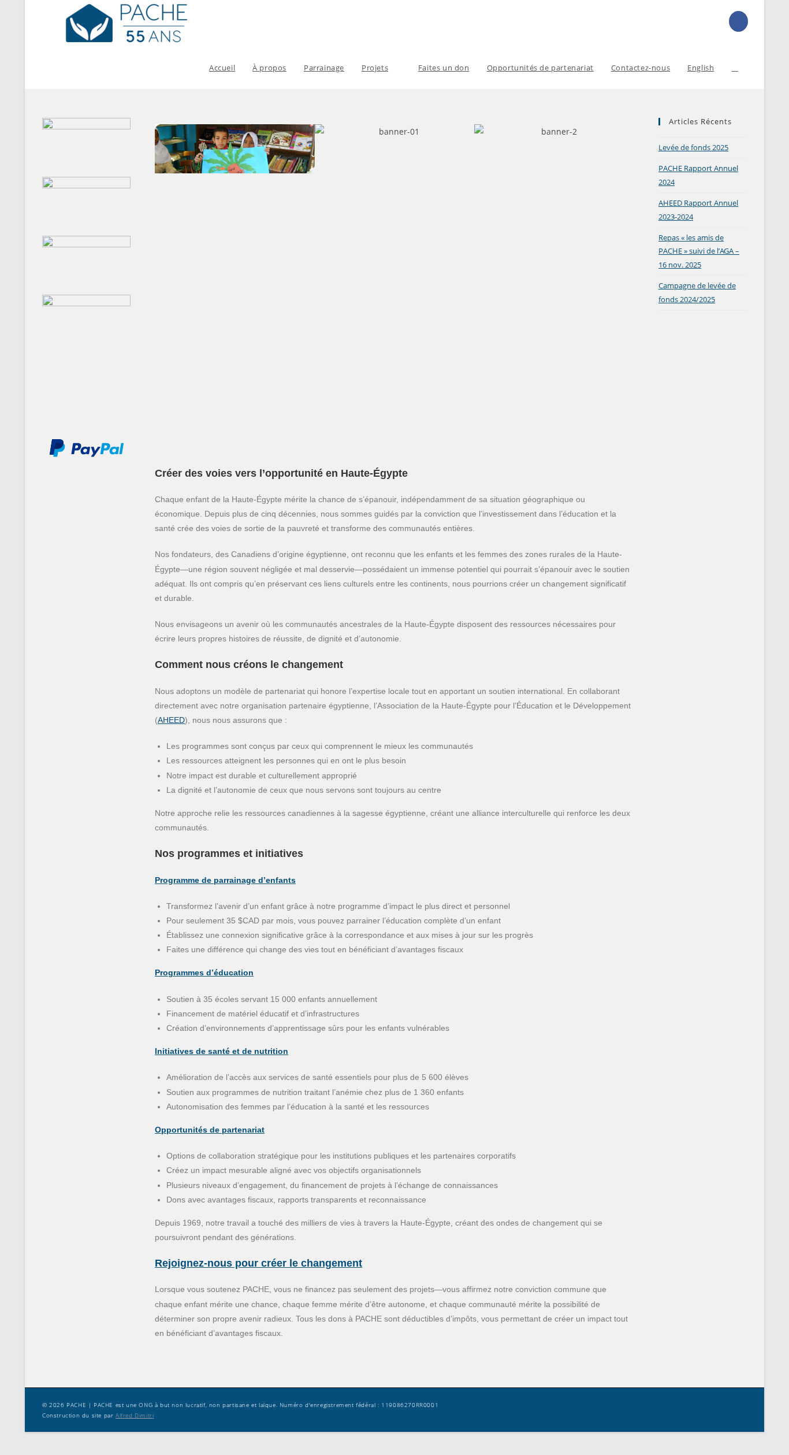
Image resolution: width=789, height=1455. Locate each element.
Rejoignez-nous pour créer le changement (258, 1263)
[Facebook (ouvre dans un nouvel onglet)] (738, 21)
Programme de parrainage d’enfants (225, 880)
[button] (166, 149)
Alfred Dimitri (135, 1415)
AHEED (171, 720)
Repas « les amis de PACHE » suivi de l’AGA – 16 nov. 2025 (698, 251)
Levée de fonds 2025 (693, 147)
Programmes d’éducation (204, 972)
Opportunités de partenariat (210, 1129)
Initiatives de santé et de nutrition (221, 1051)
